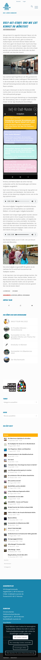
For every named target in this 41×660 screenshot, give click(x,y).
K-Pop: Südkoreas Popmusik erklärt (19, 491)
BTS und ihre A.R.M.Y (14, 481)
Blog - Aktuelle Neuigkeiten (9, 13)
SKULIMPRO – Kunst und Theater (18, 502)
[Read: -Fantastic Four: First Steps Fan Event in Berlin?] (5, 466)
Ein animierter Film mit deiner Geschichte (21, 475)
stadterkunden (26, 295)
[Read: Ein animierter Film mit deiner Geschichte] (5, 476)
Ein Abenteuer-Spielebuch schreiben (19, 438)
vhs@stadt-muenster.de (15, 594)
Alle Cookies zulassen (20, 637)
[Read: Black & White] (5, 518)
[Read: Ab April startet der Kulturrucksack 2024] (5, 508)
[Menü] (35, 7)
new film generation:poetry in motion (19, 470)
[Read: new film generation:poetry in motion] (5, 471)
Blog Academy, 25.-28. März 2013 (17, 555)
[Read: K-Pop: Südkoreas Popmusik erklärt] (5, 492)
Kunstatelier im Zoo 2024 (15, 496)
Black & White (12, 518)
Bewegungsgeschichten (15, 539)
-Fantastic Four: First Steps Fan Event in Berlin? (22, 465)
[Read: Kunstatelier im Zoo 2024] (5, 497)
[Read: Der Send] (5, 460)
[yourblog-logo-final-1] (17, 7)
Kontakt (18, 1)
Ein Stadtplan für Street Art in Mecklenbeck (21, 444)
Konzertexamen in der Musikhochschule (20, 454)
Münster (20, 295)
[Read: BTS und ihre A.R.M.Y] (5, 481)
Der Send (11, 459)
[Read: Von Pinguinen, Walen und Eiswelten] (5, 450)
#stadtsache (14, 295)
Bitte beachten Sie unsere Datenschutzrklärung (20, 653)
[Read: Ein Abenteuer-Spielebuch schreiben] (5, 439)
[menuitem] (18, 1)
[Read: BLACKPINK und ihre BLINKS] (5, 487)
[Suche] (31, 7)
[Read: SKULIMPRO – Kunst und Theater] (5, 503)
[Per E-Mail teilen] (32, 305)
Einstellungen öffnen (20, 648)
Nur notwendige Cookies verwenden (20, 642)
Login (24, 1)
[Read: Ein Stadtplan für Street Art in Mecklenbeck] (5, 444)
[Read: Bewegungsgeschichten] (5, 540)
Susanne (16, 291)
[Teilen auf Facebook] (9, 305)
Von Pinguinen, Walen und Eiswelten (19, 449)
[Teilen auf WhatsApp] (20, 305)
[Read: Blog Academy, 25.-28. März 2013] (5, 555)
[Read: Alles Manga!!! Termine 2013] (5, 545)
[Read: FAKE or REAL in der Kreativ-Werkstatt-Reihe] (5, 513)
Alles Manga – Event (14, 549)
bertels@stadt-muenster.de (12, 619)
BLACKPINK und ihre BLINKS (16, 486)
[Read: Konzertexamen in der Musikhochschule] (5, 455)
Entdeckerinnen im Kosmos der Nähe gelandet (22, 534)
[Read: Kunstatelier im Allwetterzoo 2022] (5, 524)
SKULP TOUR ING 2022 (14, 528)
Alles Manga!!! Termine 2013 (16, 544)
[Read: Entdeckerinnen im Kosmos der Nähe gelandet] (5, 534)
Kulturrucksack (9, 29)
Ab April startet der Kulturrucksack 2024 (20, 507)
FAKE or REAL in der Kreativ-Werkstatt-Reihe (21, 512)
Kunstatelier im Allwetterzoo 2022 (18, 523)
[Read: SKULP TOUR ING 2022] (5, 529)
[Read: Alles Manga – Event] (5, 550)
